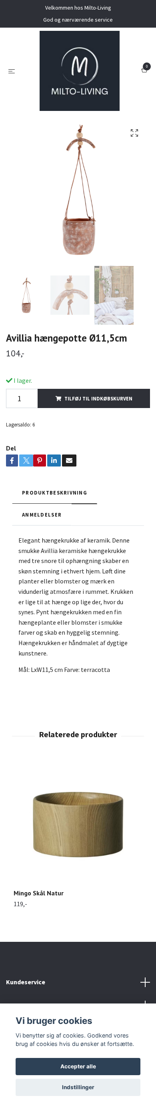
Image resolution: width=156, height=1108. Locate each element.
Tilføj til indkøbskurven (98, 398)
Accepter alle (78, 1066)
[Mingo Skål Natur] (78, 824)
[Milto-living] (80, 71)
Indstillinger (78, 1087)
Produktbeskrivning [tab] (54, 492)
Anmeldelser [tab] (42, 514)
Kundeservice (25, 982)
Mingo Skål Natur (39, 893)
